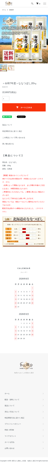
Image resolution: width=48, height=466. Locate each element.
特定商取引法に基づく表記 (12, 131)
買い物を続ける (8, 143)
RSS (6, 430)
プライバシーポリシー (13, 424)
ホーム (4, 10)
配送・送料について (12, 399)
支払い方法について (12, 411)
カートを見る (9, 442)
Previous (2, 39)
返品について (7, 125)
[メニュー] (44, 3)
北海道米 (11, 10)
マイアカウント (10, 436)
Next (45, 39)
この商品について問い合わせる (13, 137)
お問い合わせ (9, 448)
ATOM (11, 430)
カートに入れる (26, 107)
